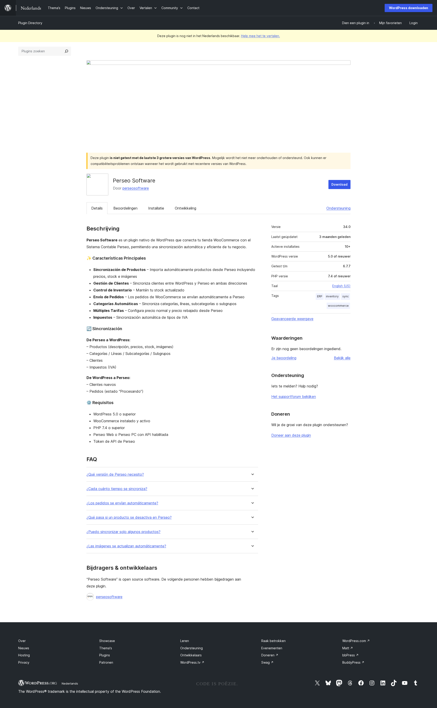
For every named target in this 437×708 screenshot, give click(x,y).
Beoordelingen (125, 208)
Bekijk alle (342, 358)
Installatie (156, 208)
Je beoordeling (283, 358)
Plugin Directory (30, 23)
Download (339, 184)
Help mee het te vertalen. (260, 36)
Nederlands (70, 683)
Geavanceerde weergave (292, 318)
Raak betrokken (273, 641)
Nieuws (23, 648)
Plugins (104, 655)
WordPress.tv (192, 662)
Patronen (106, 662)
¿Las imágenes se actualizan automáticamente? (126, 546)
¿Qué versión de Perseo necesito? (115, 474)
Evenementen (271, 648)
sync (345, 296)
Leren (184, 641)
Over (22, 641)
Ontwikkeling (185, 208)
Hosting (24, 655)
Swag (267, 662)
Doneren (269, 655)
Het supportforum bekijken (293, 396)
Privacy (23, 662)
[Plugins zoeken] (66, 51)
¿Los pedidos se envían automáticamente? (122, 503)
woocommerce (338, 305)
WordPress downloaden (408, 8)
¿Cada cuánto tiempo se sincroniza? (116, 489)
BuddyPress (353, 662)
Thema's (105, 648)
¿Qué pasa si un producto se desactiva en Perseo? (129, 517)
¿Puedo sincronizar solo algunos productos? (123, 532)
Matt (347, 648)
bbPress (350, 655)
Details (97, 208)
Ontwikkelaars (191, 655)
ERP (319, 296)
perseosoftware (135, 188)
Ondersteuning (338, 208)
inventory (332, 296)
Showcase (107, 641)
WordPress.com (356, 641)
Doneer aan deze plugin (291, 435)
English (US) (341, 286)
